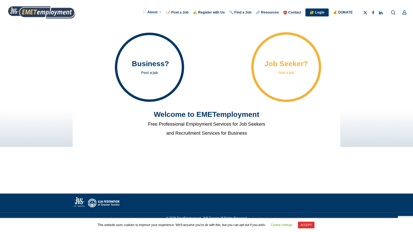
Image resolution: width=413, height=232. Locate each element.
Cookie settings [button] (282, 225)
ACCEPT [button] (306, 225)
